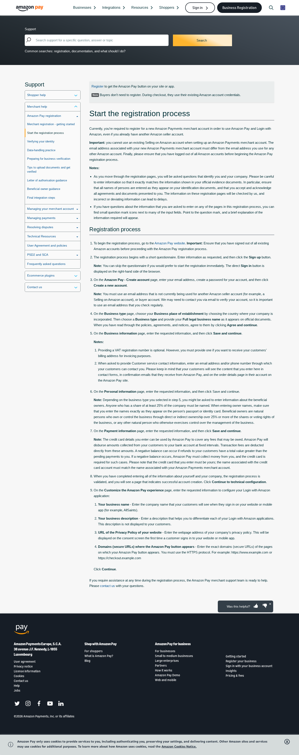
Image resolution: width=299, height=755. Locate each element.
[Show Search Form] (271, 8)
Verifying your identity (41, 141)
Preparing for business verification (48, 158)
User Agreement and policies (47, 245)
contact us (107, 586)
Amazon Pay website (170, 243)
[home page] (30, 8)
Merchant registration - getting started (51, 124)
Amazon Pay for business (173, 644)
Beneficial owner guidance (43, 189)
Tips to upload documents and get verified (48, 169)
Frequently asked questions (46, 264)
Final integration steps (41, 197)
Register (97, 86)
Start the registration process (45, 133)
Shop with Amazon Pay (100, 644)
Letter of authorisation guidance (47, 180)
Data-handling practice (41, 150)
